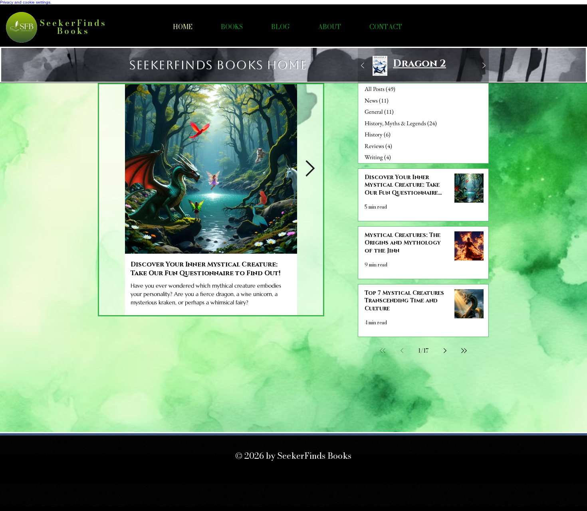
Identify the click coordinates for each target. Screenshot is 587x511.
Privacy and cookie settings (25, 2)
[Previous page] (402, 350)
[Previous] (362, 66)
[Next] (484, 66)
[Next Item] (310, 168)
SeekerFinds (73, 23)
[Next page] (445, 350)
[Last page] (464, 350)
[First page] (382, 350)
